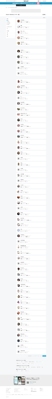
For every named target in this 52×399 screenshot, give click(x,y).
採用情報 (19, 394)
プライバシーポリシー (26, 394)
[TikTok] (34, 391)
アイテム (31, 5)
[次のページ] (44, 356)
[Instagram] (32, 391)
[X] (31, 391)
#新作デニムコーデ (25, 363)
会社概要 (13, 394)
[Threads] (33, 391)
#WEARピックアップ (19, 363)
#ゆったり (29, 363)
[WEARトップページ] (6, 7)
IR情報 (15, 394)
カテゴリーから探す (8, 392)
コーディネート (11, 5)
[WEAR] (26, 1)
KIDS (8, 24)
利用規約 (22, 394)
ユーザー (21, 5)
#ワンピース (32, 363)
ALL (8, 20)
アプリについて (31, 383)
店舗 (41, 5)
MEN (8, 21)
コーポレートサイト (8, 394)
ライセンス (30, 394)
